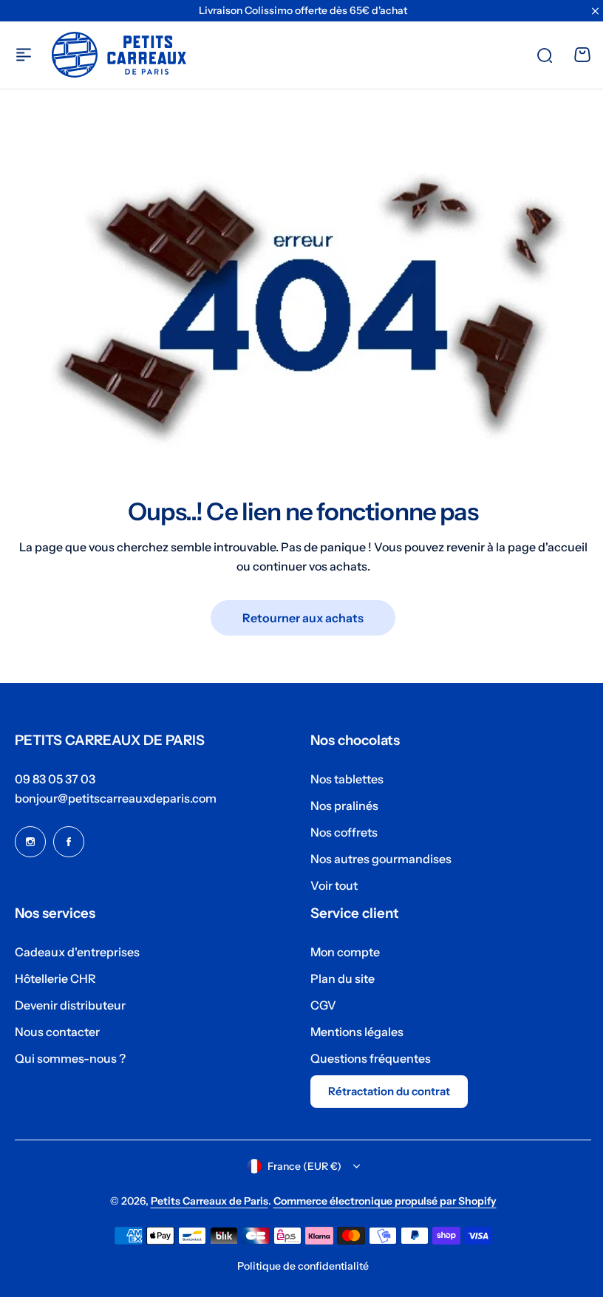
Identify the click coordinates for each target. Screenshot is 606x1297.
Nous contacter (57, 1031)
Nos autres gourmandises (375, 858)
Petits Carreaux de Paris (203, 1201)
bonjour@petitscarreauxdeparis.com (116, 798)
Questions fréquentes (365, 1058)
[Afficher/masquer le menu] (23, 54)
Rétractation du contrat (384, 1091)
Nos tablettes (341, 779)
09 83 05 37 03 (55, 779)
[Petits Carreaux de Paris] (119, 55)
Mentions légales (351, 1031)
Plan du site (337, 978)
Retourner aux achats (297, 611)
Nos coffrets (338, 832)
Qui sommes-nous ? (70, 1058)
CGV (318, 1005)
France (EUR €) (299, 1166)
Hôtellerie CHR (55, 978)
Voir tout (329, 885)
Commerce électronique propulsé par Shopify (379, 1201)
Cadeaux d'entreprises (77, 951)
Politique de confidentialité (298, 1266)
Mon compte (340, 951)
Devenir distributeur (70, 1005)
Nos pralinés (339, 805)
